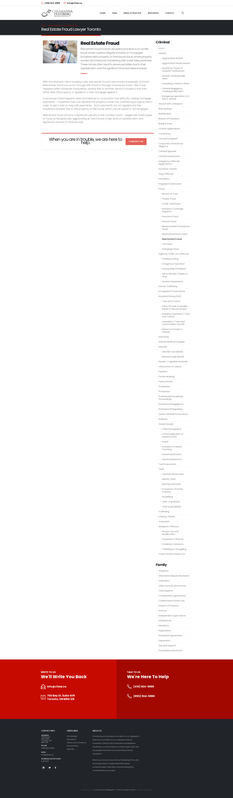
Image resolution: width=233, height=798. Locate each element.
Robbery (163, 419)
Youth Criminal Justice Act (172, 554)
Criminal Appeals (167, 151)
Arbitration (164, 580)
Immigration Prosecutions (172, 291)
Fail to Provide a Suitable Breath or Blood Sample (174, 307)
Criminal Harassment (169, 156)
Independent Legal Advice (172, 615)
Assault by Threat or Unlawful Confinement (173, 69)
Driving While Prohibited (174, 268)
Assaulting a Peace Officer (175, 83)
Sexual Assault (166, 424)
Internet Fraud (169, 221)
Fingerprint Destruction (170, 183)
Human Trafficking (168, 286)
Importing (164, 336)
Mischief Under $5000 (173, 356)
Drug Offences (166, 173)
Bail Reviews (165, 113)
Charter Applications (169, 128)
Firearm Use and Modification (170, 533)
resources (153, 13)
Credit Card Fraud (171, 203)
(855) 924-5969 (144, 696)
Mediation (164, 625)
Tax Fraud (167, 244)
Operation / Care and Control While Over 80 (173, 323)
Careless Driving (170, 258)
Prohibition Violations (173, 544)
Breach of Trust (170, 193)
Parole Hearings (167, 376)
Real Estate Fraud (70, 26)
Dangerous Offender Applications (169, 162)
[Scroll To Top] (228, 795)
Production (164, 391)
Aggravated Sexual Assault (176, 63)
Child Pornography (171, 429)
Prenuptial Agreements (170, 635)
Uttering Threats (167, 516)
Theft (161, 469)
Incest (165, 441)
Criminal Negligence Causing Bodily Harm (172, 90)
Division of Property (169, 605)
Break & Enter (165, 123)
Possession (164, 386)
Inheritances (165, 620)
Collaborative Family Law (172, 600)
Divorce (163, 610)
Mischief (163, 346)
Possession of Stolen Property (172, 490)
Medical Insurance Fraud (174, 234)
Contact (169, 13)
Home (102, 13)
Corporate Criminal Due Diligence (171, 145)
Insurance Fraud (170, 216)
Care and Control (171, 301)
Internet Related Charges (172, 341)
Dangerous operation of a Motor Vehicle (175, 97)
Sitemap (70, 749)
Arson (162, 48)
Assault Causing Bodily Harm (173, 77)
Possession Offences (173, 539)
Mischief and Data (171, 484)
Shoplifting (167, 496)
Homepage (72, 736)
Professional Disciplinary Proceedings (171, 398)
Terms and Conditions (76, 742)
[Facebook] (55, 767)
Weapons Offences (169, 526)
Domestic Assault (168, 168)
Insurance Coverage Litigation (172, 210)
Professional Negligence (171, 404)
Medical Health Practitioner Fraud (176, 228)
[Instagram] (43, 767)
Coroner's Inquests (168, 138)
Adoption (163, 570)
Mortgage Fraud (170, 249)
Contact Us (136, 141)
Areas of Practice (132, 13)
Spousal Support (167, 645)
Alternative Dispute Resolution (174, 575)
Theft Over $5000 (171, 501)
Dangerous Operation (173, 263)
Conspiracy (165, 133)
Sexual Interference (172, 459)
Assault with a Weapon (170, 103)
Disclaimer (71, 739)
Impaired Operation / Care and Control (176, 315)
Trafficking (164, 511)
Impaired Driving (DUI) (170, 296)
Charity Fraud (169, 198)
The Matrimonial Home (170, 650)
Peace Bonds (165, 381)
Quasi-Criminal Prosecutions (173, 414)
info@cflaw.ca (56, 686)
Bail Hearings (165, 108)
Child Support (166, 590)
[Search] (183, 13)
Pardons (163, 371)
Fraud (162, 188)
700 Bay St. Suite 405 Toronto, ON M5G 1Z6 (61, 697)
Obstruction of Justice (170, 366)
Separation (164, 640)
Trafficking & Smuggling (174, 549)
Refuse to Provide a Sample (172, 330)
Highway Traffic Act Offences (174, 253)
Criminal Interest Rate (173, 474)
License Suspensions (172, 281)
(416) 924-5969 (143, 686)
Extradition (164, 178)
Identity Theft (169, 479)
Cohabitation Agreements (172, 595)
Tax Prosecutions (167, 464)
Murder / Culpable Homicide (173, 361)
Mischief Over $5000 (172, 351)
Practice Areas (54, 26)
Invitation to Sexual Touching (171, 448)
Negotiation (165, 630)
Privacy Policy (72, 746)
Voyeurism (164, 521)
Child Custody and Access (172, 585)
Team (114, 13)
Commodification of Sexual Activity (172, 435)
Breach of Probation (169, 118)
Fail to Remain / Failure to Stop (175, 275)
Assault (162, 53)
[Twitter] (49, 767)
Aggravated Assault (172, 58)
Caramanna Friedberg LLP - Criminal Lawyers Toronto (115, 790)
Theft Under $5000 (171, 506)
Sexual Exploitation (171, 454)
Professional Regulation (171, 409)
